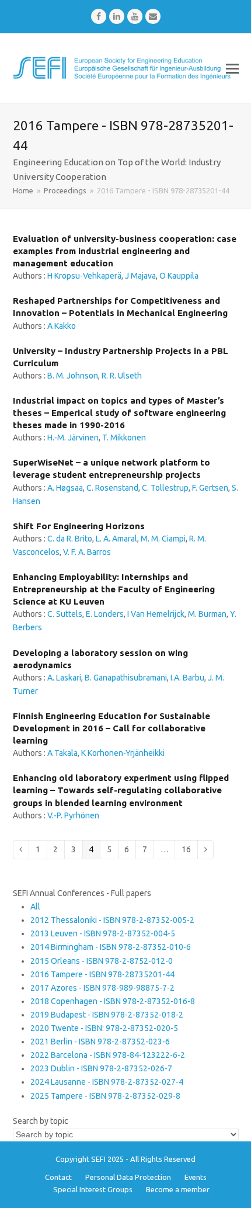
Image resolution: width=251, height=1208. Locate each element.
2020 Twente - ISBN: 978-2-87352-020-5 (104, 1028)
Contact (58, 1177)
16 (189, 849)
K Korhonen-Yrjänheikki (123, 753)
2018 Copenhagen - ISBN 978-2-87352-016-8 (112, 1001)
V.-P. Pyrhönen (73, 815)
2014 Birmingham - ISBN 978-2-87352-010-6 (110, 947)
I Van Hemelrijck (155, 614)
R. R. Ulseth (122, 375)
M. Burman (207, 614)
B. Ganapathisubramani (126, 677)
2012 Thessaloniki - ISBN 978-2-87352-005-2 (112, 920)
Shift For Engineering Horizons (79, 526)
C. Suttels (64, 614)
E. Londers (105, 614)
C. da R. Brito (69, 538)
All (35, 906)
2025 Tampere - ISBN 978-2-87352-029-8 (105, 1096)
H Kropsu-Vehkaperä (84, 275)
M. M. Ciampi (163, 538)
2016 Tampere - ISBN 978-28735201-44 (102, 974)
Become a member (178, 1189)
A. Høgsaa (65, 487)
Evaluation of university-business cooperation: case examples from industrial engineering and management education (124, 251)
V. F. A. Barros (87, 552)
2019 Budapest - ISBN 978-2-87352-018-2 (106, 1014)
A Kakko (61, 326)
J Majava (140, 275)
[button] (232, 68)
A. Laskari (64, 677)
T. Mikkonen (124, 437)
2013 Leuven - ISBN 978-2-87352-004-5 (102, 933)
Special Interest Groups (93, 1189)
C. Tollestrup (165, 487)
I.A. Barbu (187, 677)
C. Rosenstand (112, 487)
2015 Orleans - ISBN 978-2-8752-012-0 (101, 961)
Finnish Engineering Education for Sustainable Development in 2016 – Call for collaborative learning (111, 728)
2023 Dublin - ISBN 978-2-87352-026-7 (101, 1068)
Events (195, 1177)
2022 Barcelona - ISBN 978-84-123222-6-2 (107, 1055)
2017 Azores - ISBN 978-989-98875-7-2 (102, 987)
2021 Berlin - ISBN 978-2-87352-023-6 (100, 1041)
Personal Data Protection (128, 1177)
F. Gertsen (210, 487)
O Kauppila (178, 275)
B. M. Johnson (72, 375)
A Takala (62, 753)
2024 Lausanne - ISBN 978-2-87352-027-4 (106, 1081)
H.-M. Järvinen (73, 437)
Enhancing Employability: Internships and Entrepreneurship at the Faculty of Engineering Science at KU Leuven (114, 589)
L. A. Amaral (116, 538)
